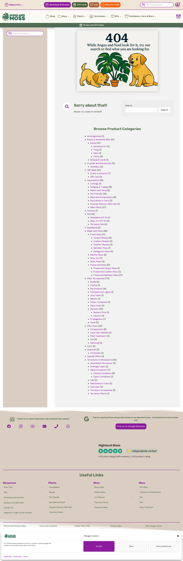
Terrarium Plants (56, 512)
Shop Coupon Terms (154, 526)
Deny (131, 546)
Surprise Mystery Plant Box (60, 507)
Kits (141, 502)
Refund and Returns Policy (15, 526)
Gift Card (143, 487)
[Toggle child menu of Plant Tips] (42, 487)
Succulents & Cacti (57, 502)
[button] (178, 536)
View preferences (163, 546)
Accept (99, 546)
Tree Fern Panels (101, 502)
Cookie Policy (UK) (82, 526)
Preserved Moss (101, 507)
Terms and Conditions (48, 526)
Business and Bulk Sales (14, 503)
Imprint (25, 556)
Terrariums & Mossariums (150, 492)
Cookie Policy (8, 556)
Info (5, 492)
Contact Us (8, 508)
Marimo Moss (99, 492)
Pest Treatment (146, 507)
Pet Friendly (54, 497)
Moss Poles (99, 487)
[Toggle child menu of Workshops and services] (42, 497)
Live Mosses (99, 497)
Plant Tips (8, 487)
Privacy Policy (17, 556)
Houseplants (54, 487)
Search (128, 105)
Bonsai (52, 492)
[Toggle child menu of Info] (42, 492)
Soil (141, 497)
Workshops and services (14, 497)
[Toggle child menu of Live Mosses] (133, 497)
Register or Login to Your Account (18, 513)
